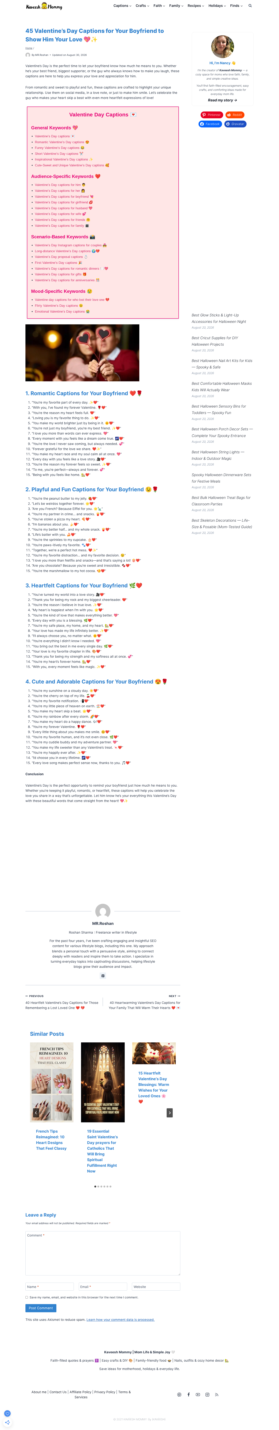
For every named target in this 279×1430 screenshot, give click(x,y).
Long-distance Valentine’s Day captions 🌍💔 (67, 251)
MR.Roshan (41, 54)
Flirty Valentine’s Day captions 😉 (59, 305)
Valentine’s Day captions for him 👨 (60, 185)
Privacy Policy (104, 1392)
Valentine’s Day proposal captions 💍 (61, 257)
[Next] (170, 1112)
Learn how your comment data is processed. (121, 1320)
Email (85, 1287)
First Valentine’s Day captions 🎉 (58, 263)
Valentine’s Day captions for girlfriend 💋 (64, 202)
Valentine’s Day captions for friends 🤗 (62, 220)
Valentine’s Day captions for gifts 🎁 (61, 274)
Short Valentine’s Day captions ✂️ (59, 154)
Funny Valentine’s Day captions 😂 (59, 148)
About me (39, 1392)
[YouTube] (198, 1394)
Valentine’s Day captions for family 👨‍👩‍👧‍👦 (62, 226)
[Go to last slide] (36, 1112)
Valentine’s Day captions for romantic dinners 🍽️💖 (71, 268)
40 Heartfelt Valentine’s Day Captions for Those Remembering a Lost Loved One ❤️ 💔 (61, 1002)
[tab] (95, 1186)
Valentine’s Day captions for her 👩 (60, 191)
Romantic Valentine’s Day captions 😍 (62, 142)
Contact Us (58, 1392)
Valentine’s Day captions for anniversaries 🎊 (67, 280)
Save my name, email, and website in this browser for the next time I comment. (84, 1297)
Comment (36, 1235)
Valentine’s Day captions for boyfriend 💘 (64, 196)
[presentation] (51, 1082)
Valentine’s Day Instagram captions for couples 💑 (71, 245)
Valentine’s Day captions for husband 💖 (63, 208)
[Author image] (27, 55)
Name (33, 1287)
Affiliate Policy (80, 1392)
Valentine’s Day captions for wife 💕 (60, 214)
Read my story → (222, 100)
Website (140, 1287)
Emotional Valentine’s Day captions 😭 (62, 311)
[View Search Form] (250, 5)
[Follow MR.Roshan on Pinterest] (103, 976)
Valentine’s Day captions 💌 (55, 136)
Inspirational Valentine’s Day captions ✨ (64, 159)
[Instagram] (207, 1394)
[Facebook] (188, 1394)
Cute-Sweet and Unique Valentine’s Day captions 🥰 (72, 165)
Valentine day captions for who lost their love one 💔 (72, 300)
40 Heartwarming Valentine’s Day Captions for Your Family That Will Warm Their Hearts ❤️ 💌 (144, 1002)
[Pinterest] (179, 1394)
